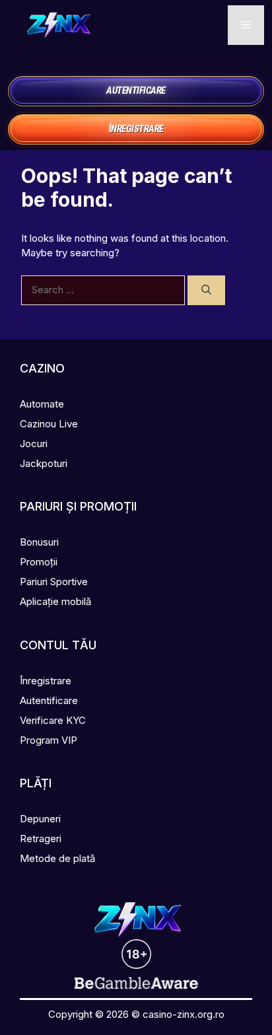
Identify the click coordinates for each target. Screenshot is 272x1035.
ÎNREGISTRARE (136, 129)
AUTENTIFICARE (136, 90)
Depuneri (40, 818)
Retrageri (40, 838)
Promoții (38, 561)
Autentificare (49, 700)
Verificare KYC (53, 720)
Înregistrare (45, 680)
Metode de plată (57, 858)
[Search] (206, 290)
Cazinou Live (49, 423)
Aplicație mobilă (55, 601)
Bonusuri (39, 542)
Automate (42, 404)
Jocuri (34, 443)
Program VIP (48, 740)
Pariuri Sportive (54, 581)
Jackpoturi (43, 463)
